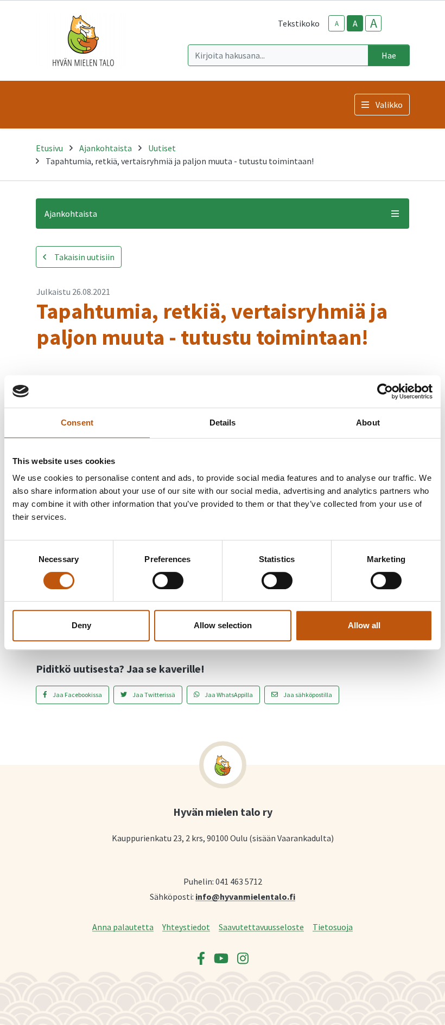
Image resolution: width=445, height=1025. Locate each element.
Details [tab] (222, 422)
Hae (389, 55)
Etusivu (49, 148)
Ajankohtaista (105, 148)
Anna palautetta (123, 926)
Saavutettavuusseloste (261, 926)
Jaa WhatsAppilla (228, 695)
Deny (81, 625)
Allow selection (223, 625)
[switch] (167, 580)
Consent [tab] (77, 422)
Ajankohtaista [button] (70, 213)
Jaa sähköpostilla (307, 695)
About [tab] (368, 422)
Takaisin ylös (405, 1005)
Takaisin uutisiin (84, 257)
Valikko (389, 104)
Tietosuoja (333, 926)
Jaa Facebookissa (77, 695)
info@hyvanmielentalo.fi (245, 896)
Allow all (364, 625)
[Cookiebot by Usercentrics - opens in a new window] (385, 391)
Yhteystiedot (186, 926)
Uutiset (162, 148)
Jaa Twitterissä (153, 695)
